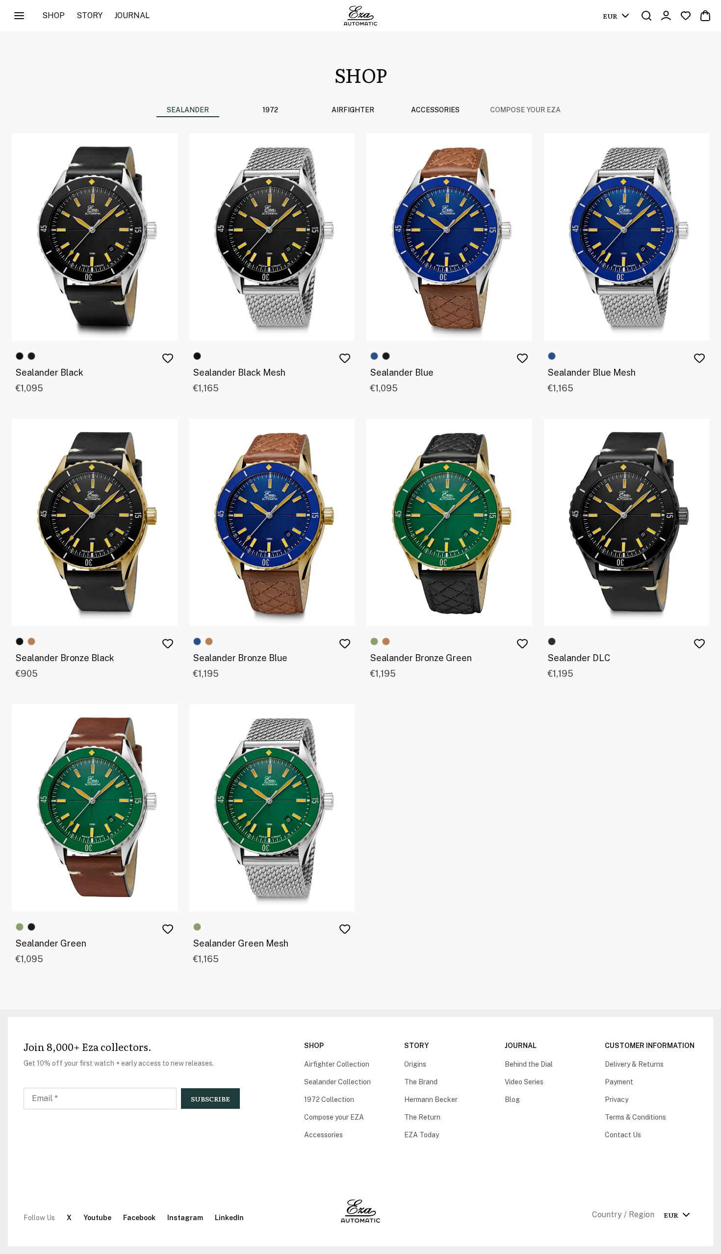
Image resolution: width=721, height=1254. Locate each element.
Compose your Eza (525, 110)
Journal (132, 15)
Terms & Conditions (635, 1117)
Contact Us (623, 1135)
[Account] (666, 16)
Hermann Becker (431, 1099)
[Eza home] (360, 16)
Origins (415, 1064)
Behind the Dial (529, 1064)
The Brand (421, 1082)
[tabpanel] (360, 555)
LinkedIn (229, 1218)
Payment (619, 1082)
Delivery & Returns (634, 1064)
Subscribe (210, 1098)
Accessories (323, 1135)
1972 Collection (329, 1099)
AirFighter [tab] (353, 110)
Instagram (185, 1218)
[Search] (646, 16)
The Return (422, 1117)
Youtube (97, 1218)
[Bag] (705, 16)
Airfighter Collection (336, 1064)
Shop (53, 15)
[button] (168, 358)
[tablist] (311, 110)
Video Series (524, 1082)
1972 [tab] (270, 110)
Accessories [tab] (435, 110)
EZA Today (421, 1135)
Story (90, 15)
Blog (512, 1099)
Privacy (616, 1099)
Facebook (139, 1218)
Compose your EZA (334, 1117)
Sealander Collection (337, 1082)
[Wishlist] (686, 16)
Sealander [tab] (188, 110)
